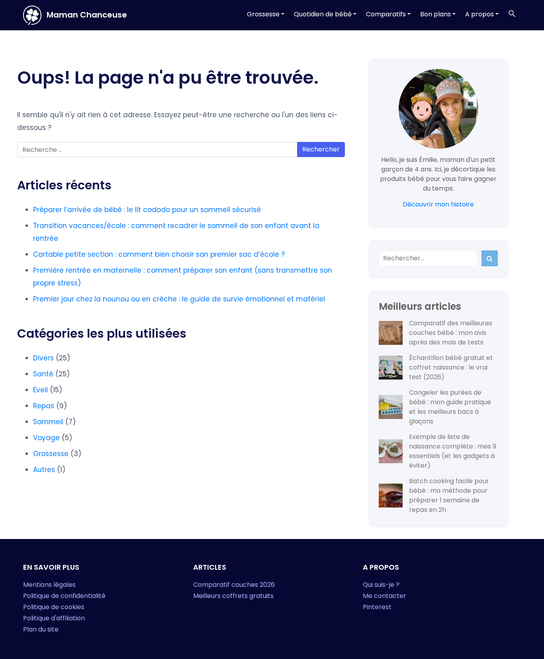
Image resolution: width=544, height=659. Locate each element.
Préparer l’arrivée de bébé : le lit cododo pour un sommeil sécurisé (147, 209)
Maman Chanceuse (86, 14)
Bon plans (435, 14)
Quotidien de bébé (323, 14)
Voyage (46, 438)
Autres (44, 469)
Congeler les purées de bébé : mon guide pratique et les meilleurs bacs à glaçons (450, 407)
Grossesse (263, 14)
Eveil (40, 390)
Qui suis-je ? (381, 584)
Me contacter (384, 595)
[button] (512, 14)
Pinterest (377, 607)
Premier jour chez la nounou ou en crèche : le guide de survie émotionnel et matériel (179, 299)
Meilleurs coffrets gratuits (233, 595)
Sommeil (48, 422)
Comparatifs (386, 14)
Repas (43, 406)
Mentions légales (49, 584)
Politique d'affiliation (54, 618)
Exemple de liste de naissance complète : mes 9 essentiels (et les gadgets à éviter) (452, 451)
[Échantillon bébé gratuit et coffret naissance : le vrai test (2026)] (391, 368)
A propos (479, 14)
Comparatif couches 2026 (234, 584)
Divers (43, 358)
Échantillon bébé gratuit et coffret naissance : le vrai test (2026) (451, 367)
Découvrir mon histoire (438, 204)
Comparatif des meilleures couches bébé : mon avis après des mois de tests (450, 333)
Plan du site (41, 629)
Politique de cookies (53, 607)
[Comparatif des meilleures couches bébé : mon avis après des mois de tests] (391, 333)
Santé (43, 374)
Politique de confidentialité (64, 595)
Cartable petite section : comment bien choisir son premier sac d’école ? (159, 254)
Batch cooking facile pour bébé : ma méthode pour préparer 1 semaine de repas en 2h (449, 495)
